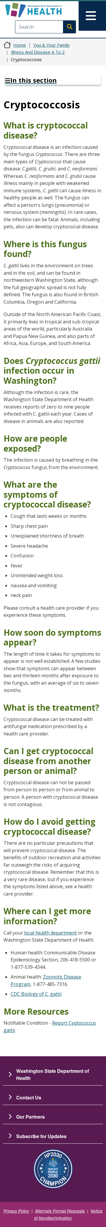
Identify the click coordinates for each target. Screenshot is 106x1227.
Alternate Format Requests (60, 1211)
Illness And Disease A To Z (38, 52)
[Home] (43, 10)
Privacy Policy (16, 1211)
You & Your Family (51, 45)
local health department (50, 933)
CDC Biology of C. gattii (36, 994)
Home (19, 45)
